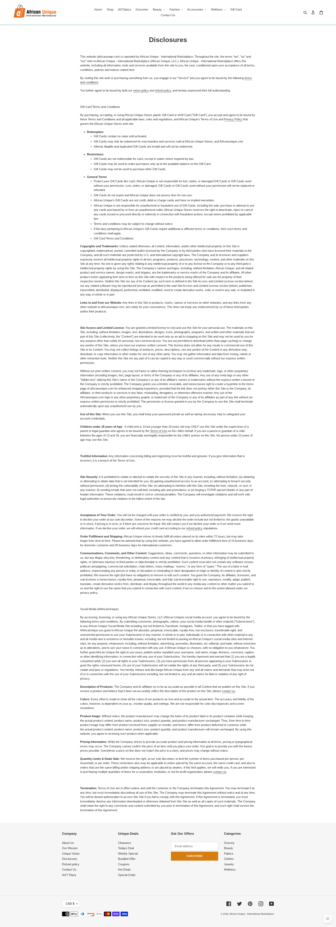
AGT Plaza (69, 875)
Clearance (124, 842)
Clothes (229, 858)
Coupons (124, 864)
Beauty (228, 848)
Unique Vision (71, 853)
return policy (141, 90)
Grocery (229, 842)
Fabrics (229, 853)
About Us (68, 842)
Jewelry (229, 864)
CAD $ (70, 903)
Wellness (230, 869)
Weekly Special (128, 853)
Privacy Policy (233, 119)
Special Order (127, 875)
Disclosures (69, 858)
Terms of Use (158, 431)
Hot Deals (124, 869)
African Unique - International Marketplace (251, 914)
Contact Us (69, 869)
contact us (228, 691)
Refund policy (70, 864)
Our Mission (70, 848)
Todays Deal (126, 848)
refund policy (163, 90)
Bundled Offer (127, 858)
